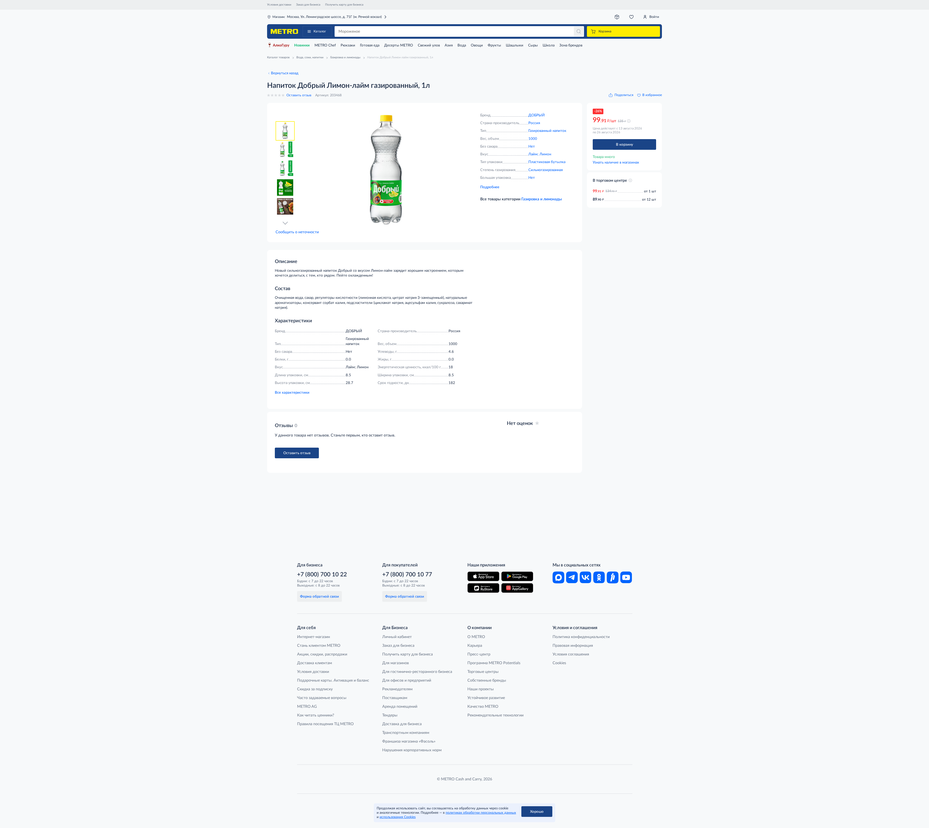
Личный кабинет (397, 637)
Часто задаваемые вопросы (321, 698)
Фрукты (494, 45)
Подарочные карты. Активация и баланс (333, 680)
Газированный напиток (547, 131)
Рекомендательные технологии (495, 715)
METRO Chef (325, 45)
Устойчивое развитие (486, 698)
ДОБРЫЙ (536, 115)
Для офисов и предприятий (406, 680)
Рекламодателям (397, 689)
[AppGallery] (517, 588)
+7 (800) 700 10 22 (322, 575)
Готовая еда (369, 45)
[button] (285, 223)
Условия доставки (279, 4)
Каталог (320, 31)
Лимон (545, 154)
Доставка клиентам (314, 663)
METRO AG (307, 706)
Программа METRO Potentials (493, 663)
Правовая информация (573, 645)
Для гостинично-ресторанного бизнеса (417, 672)
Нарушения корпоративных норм (412, 750)
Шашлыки (514, 45)
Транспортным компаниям (405, 733)
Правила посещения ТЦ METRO (325, 724)
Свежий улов (429, 45)
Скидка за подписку (315, 689)
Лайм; (533, 154)
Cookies (559, 663)
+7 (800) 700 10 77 (407, 575)
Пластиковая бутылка (546, 162)
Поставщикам (394, 698)
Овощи (477, 45)
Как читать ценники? (315, 715)
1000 (532, 139)
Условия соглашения (571, 654)
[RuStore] (483, 588)
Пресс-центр (478, 654)
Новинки (302, 45)
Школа (548, 45)
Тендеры (389, 715)
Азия (449, 45)
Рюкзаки (348, 45)
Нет (531, 146)
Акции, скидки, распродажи (322, 654)
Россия (534, 123)
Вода (461, 45)
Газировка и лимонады (541, 199)
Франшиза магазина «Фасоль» (408, 741)
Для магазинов (395, 663)
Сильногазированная (545, 170)
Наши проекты (480, 689)
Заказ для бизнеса (308, 4)
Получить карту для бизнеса (344, 4)
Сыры (533, 45)
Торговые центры (483, 672)
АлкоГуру (281, 45)
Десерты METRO (398, 45)
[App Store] (483, 576)
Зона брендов (570, 45)
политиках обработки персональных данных (481, 812)
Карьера (474, 645)
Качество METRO (482, 706)
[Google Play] (517, 576)
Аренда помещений (399, 706)
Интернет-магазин (313, 637)
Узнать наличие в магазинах (616, 162)
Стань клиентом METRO (318, 645)
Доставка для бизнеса (402, 724)
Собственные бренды (486, 680)
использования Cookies (398, 817)
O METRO (476, 637)
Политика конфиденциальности (581, 637)
